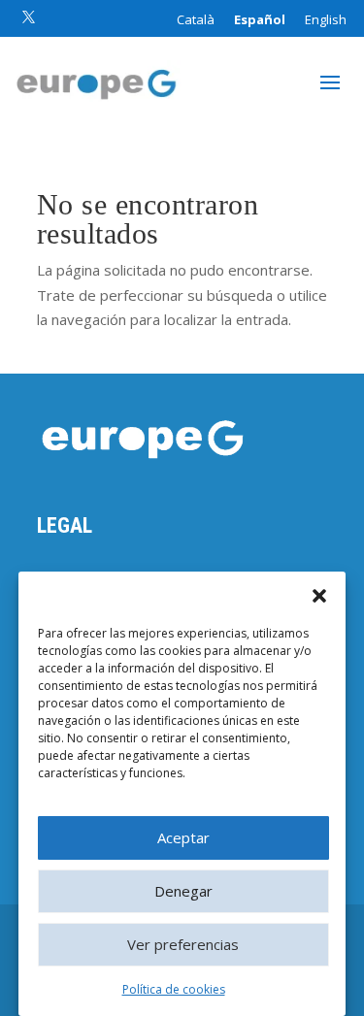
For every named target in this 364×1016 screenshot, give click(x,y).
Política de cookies (173, 989)
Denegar (183, 891)
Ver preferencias (183, 944)
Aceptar (183, 837)
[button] (319, 596)
